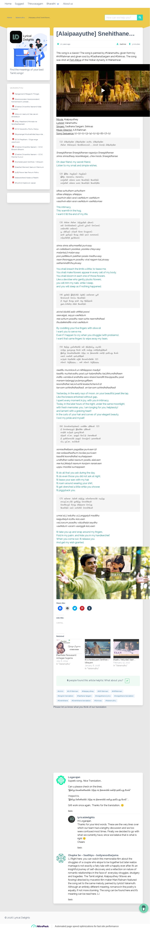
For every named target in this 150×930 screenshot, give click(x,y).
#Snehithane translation (81, 701)
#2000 (60, 691)
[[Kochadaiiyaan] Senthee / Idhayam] (97, 648)
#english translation (65, 696)
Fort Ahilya (75, 60)
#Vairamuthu (111, 701)
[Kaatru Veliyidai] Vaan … (124, 660)
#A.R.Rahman (72, 691)
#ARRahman (117, 691)
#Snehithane (63, 701)
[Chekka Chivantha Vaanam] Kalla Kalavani (26, 107)
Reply (70, 811)
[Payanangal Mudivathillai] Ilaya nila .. (29, 134)
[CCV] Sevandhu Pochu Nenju (27, 129)
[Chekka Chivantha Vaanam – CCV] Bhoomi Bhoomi (26, 148)
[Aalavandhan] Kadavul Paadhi (26, 178)
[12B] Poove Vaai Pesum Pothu (27, 172)
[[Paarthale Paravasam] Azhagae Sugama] (69, 646)
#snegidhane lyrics (102, 696)
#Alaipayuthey (88, 691)
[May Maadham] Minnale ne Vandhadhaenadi (24, 122)
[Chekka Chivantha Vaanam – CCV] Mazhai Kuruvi (26, 155)
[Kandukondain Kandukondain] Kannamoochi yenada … (25, 100)
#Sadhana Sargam (84, 696)
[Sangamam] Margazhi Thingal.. (27, 94)
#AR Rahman (103, 691)
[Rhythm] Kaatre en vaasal (25, 183)
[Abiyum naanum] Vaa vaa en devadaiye (24, 115)
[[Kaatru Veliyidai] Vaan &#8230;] (126, 648)
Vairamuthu (20, 18)
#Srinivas (98, 701)
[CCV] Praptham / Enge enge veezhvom (24, 140)
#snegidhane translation (123, 696)
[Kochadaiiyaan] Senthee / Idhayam (29, 162)
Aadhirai (123, 44)
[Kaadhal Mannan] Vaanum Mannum (29, 167)
